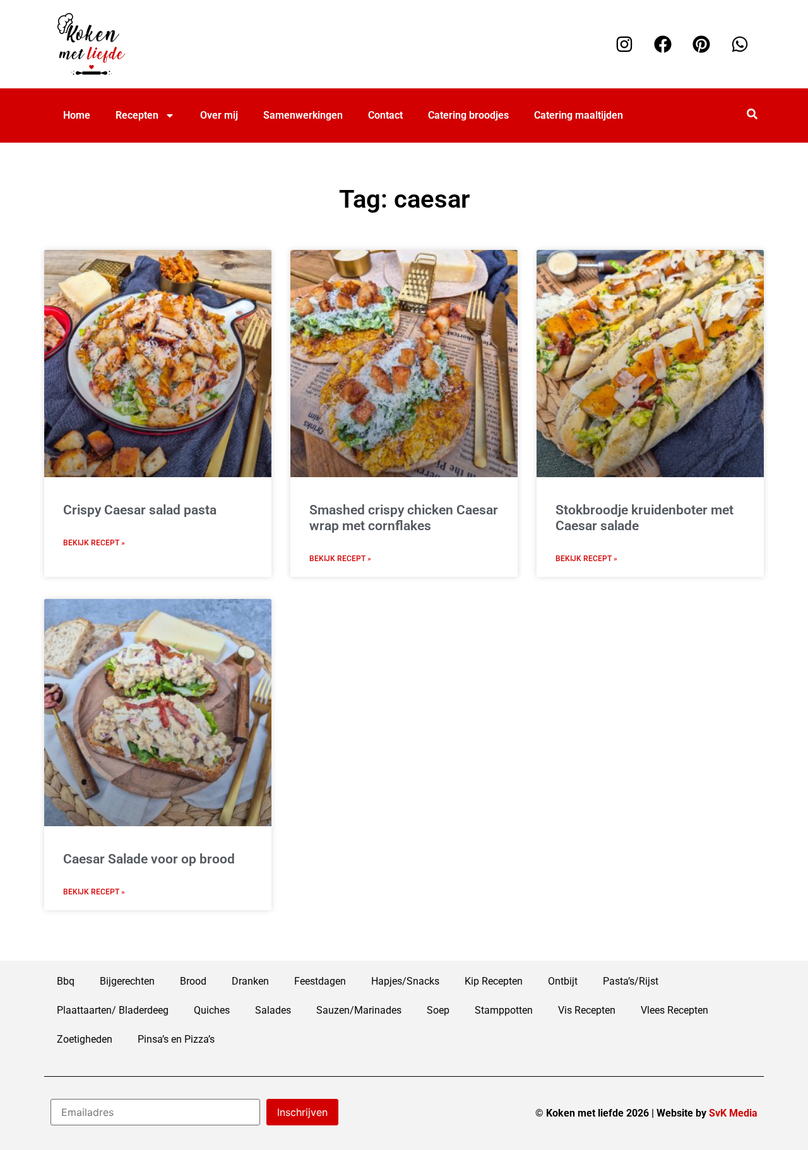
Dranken (250, 981)
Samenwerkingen (303, 115)
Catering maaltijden (578, 115)
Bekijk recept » (94, 542)
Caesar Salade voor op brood (149, 859)
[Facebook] (662, 44)
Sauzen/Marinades (358, 1010)
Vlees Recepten (674, 1010)
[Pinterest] (701, 44)
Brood (193, 981)
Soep (438, 1010)
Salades (273, 1010)
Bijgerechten (127, 981)
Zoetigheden (84, 1039)
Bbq (65, 981)
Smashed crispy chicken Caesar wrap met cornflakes (403, 517)
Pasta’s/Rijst (630, 981)
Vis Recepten (586, 1010)
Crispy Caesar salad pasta (140, 510)
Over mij (219, 115)
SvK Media (733, 1113)
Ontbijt (563, 981)
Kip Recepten (494, 981)
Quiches (212, 1010)
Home (76, 115)
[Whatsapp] (740, 44)
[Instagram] (624, 44)
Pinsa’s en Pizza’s (176, 1039)
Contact (385, 115)
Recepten (137, 115)
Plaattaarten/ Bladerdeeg (113, 1010)
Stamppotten (504, 1010)
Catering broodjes (468, 115)
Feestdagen (320, 981)
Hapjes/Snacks (405, 981)
